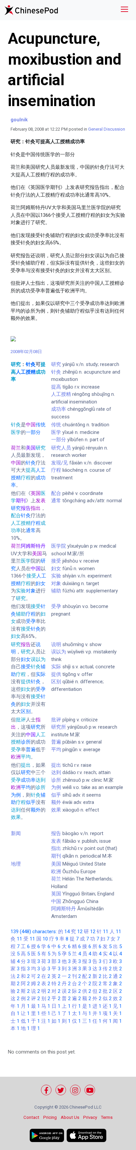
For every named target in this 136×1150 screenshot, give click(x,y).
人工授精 (61, 394)
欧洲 (56, 872)
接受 (56, 561)
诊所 (56, 780)
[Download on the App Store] (86, 1135)
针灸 (56, 372)
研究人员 (61, 448)
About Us (70, 1117)
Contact (31, 1117)
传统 (56, 425)
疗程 (56, 470)
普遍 (56, 742)
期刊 (56, 856)
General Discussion (106, 129)
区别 (56, 682)
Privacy (90, 1117)
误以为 (58, 652)
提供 (56, 674)
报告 (56, 833)
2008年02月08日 (27, 351)
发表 (56, 841)
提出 (56, 765)
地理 (16, 864)
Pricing (50, 1117)
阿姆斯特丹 (63, 909)
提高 (56, 387)
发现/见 (59, 463)
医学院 (58, 546)
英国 (56, 894)
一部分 (58, 440)
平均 (56, 750)
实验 (56, 576)
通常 (56, 501)
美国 (56, 864)
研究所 (58, 727)
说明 (56, 644)
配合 (56, 493)
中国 (56, 901)
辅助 (56, 591)
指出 (56, 848)
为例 (56, 787)
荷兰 (56, 879)
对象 (56, 583)
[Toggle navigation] (124, 10)
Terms (107, 1117)
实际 (56, 667)
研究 (56, 364)
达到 (56, 772)
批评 (56, 720)
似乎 (56, 795)
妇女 (56, 569)
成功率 (58, 409)
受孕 (56, 606)
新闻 (16, 833)
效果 (56, 810)
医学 (56, 432)
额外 (56, 802)
